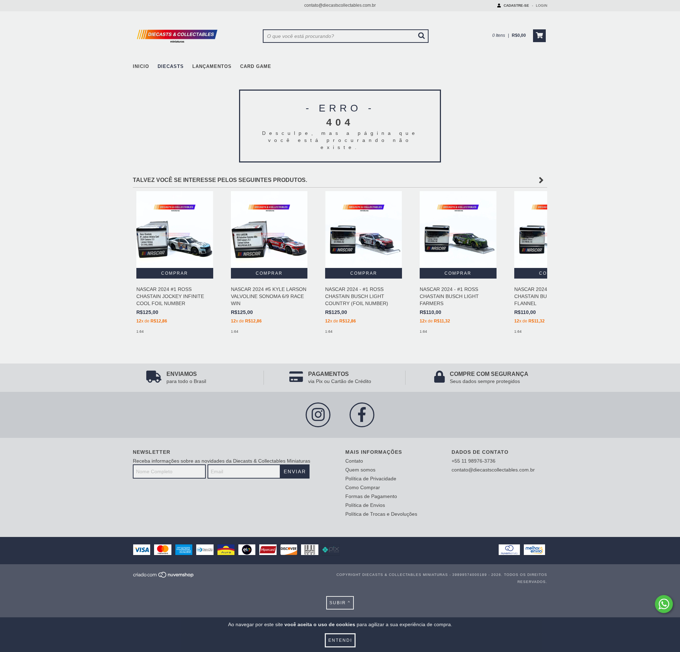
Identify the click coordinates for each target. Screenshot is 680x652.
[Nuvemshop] (164, 577)
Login (541, 5)
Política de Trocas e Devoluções (381, 514)
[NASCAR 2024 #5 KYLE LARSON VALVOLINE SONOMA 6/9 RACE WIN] (269, 229)
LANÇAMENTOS (212, 66)
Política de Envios (365, 505)
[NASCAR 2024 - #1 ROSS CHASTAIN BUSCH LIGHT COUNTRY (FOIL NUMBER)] (363, 229)
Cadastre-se (516, 5)
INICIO (141, 66)
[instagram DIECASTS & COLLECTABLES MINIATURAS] (318, 414)
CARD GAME (255, 66)
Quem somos (360, 470)
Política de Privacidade (370, 478)
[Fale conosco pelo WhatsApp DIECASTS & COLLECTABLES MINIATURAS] (664, 604)
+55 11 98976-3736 (473, 461)
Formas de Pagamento (371, 496)
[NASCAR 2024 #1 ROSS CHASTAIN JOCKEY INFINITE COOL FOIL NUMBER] (174, 229)
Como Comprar (362, 487)
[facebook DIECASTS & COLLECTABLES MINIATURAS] (362, 414)
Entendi (340, 640)
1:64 (140, 331)
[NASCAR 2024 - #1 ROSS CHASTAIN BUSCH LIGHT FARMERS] (458, 229)
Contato (354, 461)
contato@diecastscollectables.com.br (340, 5)
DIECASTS (171, 66)
